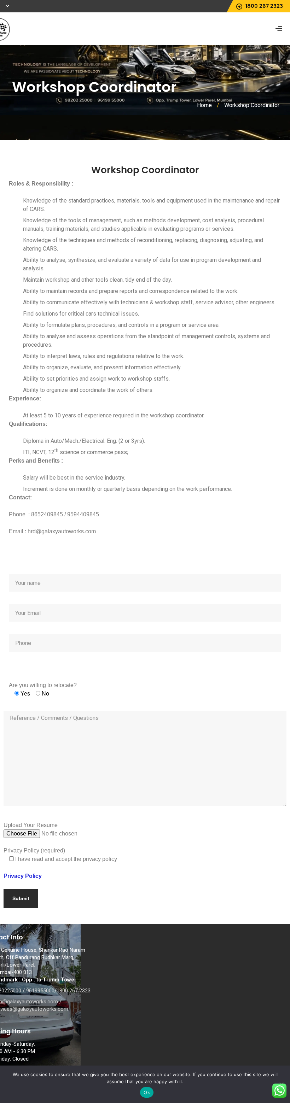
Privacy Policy (23, 876)
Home (204, 105)
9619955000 (40, 990)
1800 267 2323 (74, 990)
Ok (147, 1092)
